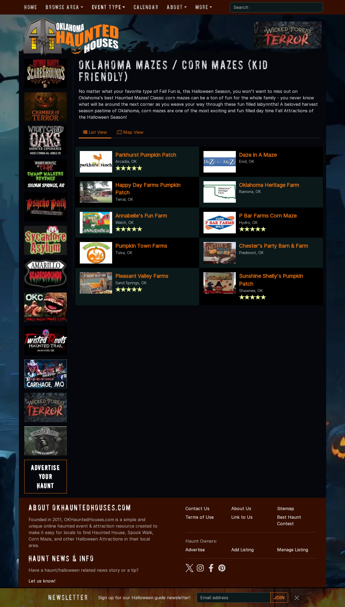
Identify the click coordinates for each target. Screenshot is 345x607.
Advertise (195, 549)
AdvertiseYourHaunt (45, 476)
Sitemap (285, 508)
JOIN (279, 597)
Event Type (106, 7)
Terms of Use (199, 517)
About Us (241, 508)
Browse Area (62, 7)
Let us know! (42, 581)
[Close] (297, 598)
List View (97, 132)
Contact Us (197, 508)
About (175, 7)
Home (30, 7)
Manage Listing (292, 549)
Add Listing (242, 549)
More (201, 7)
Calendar (146, 7)
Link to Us (242, 517)
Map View (132, 132)
